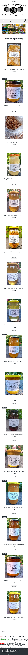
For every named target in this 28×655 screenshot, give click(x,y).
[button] (3, 21)
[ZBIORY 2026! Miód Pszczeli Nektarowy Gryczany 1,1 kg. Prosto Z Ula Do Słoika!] (14, 420)
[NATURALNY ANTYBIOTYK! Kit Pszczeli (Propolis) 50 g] (14, 127)
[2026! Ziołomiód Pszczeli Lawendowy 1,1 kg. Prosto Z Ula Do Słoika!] (14, 529)
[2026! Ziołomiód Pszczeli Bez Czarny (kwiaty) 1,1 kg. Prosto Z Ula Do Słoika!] (14, 346)
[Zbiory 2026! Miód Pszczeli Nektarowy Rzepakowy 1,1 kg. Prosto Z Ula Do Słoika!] (14, 164)
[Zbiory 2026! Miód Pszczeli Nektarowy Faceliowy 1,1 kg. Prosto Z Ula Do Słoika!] (14, 310)
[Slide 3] (14, 29)
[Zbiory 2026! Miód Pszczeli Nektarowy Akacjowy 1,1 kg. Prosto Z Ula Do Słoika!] (14, 273)
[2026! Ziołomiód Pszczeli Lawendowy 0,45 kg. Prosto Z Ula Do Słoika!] (14, 566)
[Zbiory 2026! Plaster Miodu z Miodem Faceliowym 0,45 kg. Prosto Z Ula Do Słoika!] (14, 383)
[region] (14, 29)
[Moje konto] (17, 21)
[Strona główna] (14, 9)
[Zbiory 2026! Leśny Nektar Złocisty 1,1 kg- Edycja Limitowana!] (14, 200)
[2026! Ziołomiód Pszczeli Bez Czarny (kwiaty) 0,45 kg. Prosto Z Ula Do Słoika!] (14, 91)
